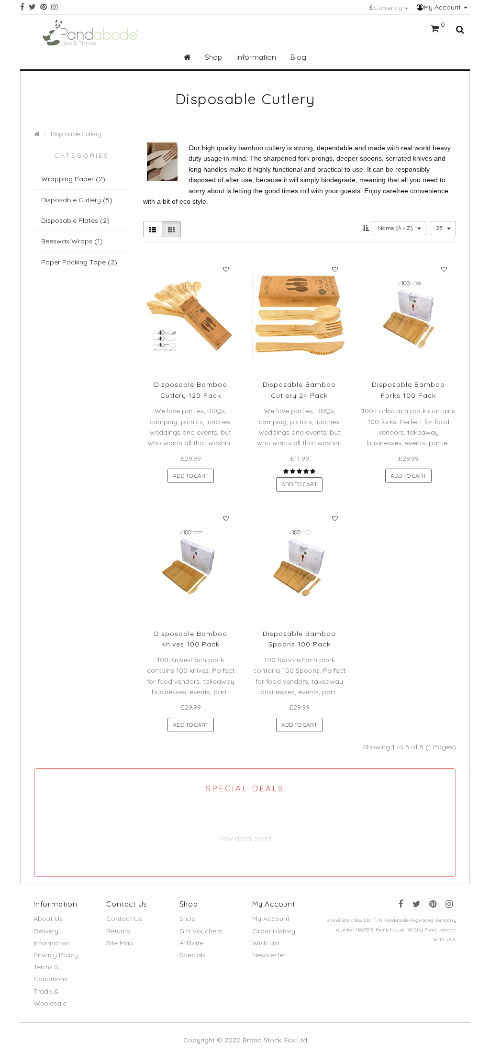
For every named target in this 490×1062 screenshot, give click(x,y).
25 (440, 227)
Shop (187, 918)
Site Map (120, 943)
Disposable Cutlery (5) (76, 200)
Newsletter (269, 955)
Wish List (266, 943)
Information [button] (256, 57)
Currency (386, 7)
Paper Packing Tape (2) (79, 262)
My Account (443, 7)
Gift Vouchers (200, 931)
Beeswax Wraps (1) (72, 241)
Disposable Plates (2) (75, 220)
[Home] (187, 57)
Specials (192, 955)
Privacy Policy (55, 955)
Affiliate (191, 943)
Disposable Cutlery (76, 134)
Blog (298, 57)
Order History (273, 931)
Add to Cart (191, 475)
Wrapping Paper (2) (73, 179)
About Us (48, 918)
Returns (118, 931)
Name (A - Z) (396, 227)
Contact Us (124, 918)
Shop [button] (213, 57)
